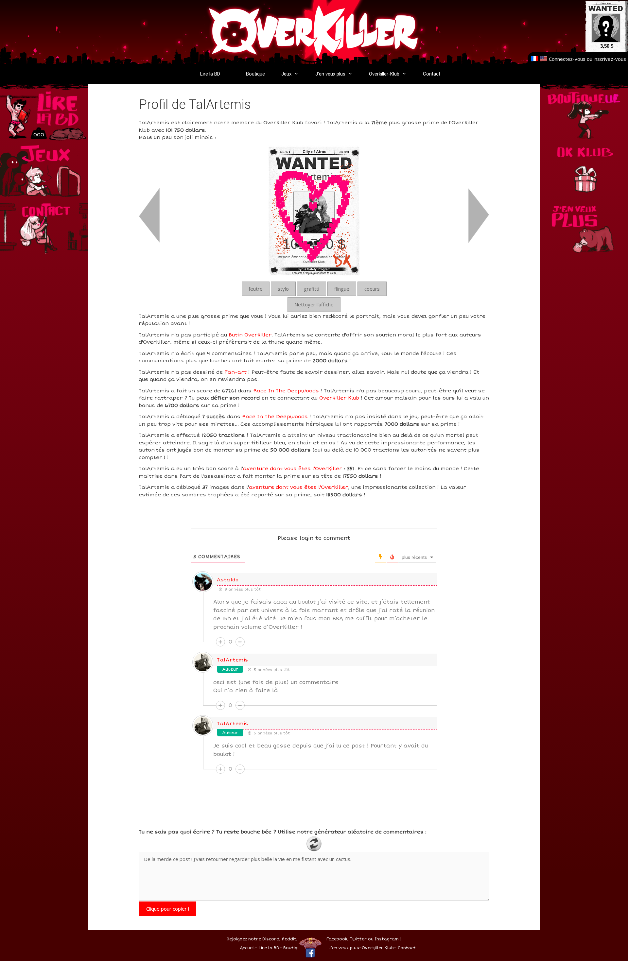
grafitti (311, 288)
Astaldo (228, 580)
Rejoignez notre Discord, (254, 939)
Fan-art (235, 372)
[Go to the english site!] (543, 58)
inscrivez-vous (610, 59)
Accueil (247, 948)
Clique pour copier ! (167, 908)
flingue (341, 288)
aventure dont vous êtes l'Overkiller (292, 469)
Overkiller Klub (339, 398)
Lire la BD (210, 74)
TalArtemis (232, 660)
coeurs (372, 288)
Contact (431, 74)
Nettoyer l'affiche (314, 304)
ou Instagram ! (384, 939)
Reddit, (289, 939)
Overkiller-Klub (384, 74)
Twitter (358, 939)
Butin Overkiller (250, 335)
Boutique (255, 74)
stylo (283, 288)
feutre (256, 288)
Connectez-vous (567, 59)
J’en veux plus (330, 74)
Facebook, (337, 939)
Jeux (286, 74)
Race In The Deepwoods (286, 391)
